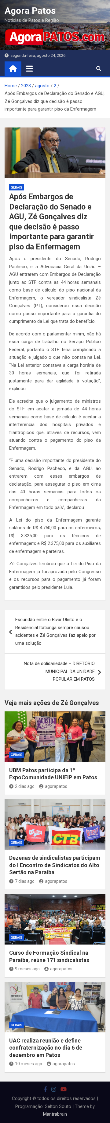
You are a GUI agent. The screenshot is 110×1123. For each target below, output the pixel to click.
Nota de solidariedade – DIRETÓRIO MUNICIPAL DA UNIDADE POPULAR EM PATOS (59, 671)
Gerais (16, 188)
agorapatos (56, 786)
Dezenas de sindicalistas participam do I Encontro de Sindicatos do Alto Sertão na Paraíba (54, 865)
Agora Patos (30, 10)
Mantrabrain (55, 1114)
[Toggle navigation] (29, 68)
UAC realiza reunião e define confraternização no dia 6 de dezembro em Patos (45, 1047)
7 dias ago (25, 881)
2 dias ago (25, 786)
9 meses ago (27, 968)
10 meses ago (28, 1063)
